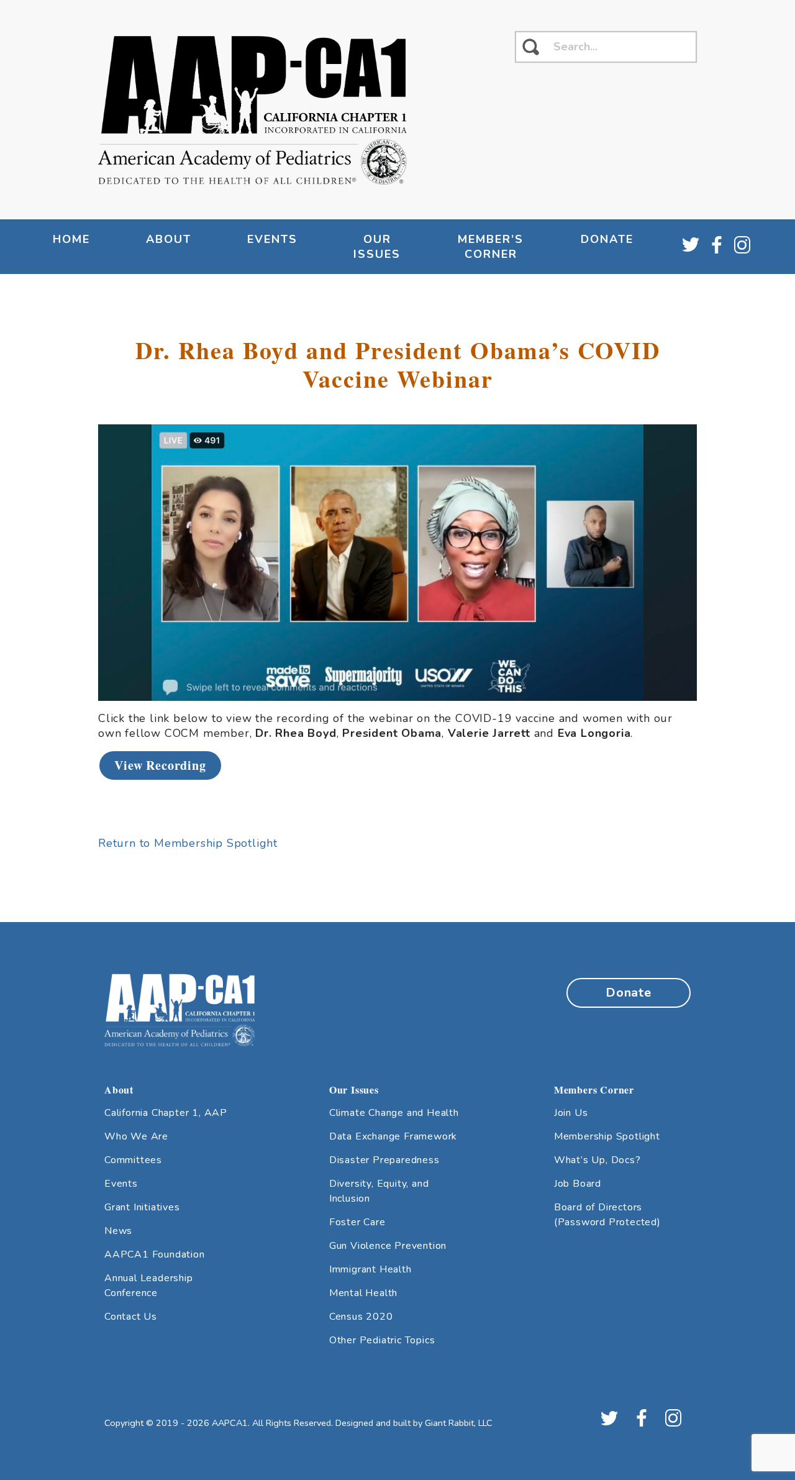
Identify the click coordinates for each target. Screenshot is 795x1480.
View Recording (160, 765)
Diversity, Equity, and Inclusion (379, 1191)
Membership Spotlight (607, 1136)
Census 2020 (361, 1316)
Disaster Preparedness (384, 1160)
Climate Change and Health (394, 1113)
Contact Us (130, 1316)
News (118, 1231)
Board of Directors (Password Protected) (607, 1214)
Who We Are (136, 1136)
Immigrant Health (370, 1269)
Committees (133, 1160)
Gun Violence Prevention (388, 1246)
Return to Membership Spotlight (188, 843)
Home (71, 239)
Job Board (577, 1183)
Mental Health (363, 1293)
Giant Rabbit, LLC (459, 1423)
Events (121, 1183)
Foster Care (357, 1222)
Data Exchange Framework (393, 1136)
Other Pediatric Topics (382, 1340)
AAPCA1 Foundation (154, 1254)
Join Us (571, 1113)
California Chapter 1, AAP (165, 1113)
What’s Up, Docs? (597, 1160)
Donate (607, 239)
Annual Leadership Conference (148, 1285)
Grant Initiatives (142, 1207)
